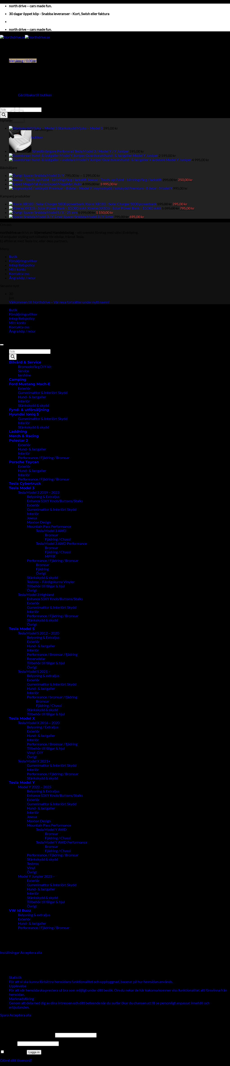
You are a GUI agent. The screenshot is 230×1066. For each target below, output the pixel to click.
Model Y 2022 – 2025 (34, 787)
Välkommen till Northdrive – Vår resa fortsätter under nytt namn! (59, 302)
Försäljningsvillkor (23, 261)
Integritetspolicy (22, 265)
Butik (13, 256)
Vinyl (31, 868)
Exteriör (24, 388)
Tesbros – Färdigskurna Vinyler (51, 582)
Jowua (32, 518)
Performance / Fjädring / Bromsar (43, 457)
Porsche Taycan (24, 462)
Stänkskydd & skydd (33, 405)
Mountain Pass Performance (49, 526)
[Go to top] (2, 344)
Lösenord (8, 1043)
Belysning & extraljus (43, 676)
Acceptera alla (31, 952)
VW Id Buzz (20, 910)
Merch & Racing (24, 436)
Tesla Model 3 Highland (36, 594)
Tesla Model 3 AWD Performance (61, 543)
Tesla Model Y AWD (51, 829)
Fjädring (42, 569)
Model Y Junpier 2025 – (36, 876)
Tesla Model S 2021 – (34, 671)
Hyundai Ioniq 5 (24, 414)
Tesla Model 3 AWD (51, 531)
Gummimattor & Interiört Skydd (42, 392)
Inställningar (10, 952)
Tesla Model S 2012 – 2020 (38, 633)
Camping (17, 379)
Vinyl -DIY (35, 752)
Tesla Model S (22, 629)
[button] (17, 22)
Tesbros (33, 863)
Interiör (24, 401)
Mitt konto (17, 269)
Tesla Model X (22, 718)
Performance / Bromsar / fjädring (52, 654)
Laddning (18, 431)
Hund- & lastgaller (32, 397)
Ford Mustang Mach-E (29, 384)
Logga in (34, 1052)
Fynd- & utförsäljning (29, 410)
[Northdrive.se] (25, 37)
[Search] (4, 115)
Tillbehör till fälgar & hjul (46, 586)
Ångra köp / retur (22, 278)
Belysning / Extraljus (42, 727)
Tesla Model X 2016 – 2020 (39, 723)
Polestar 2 (18, 440)
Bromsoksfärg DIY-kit (34, 366)
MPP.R (50, 556)
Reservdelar (36, 658)
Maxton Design (39, 522)
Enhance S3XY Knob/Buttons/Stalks (55, 501)
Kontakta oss (19, 273)
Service (23, 371)
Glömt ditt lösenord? (16, 1060)
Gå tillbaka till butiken (35, 95)
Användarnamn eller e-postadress (27, 1035)
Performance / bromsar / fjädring (52, 697)
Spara (4, 1015)
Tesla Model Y (22, 782)
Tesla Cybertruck (25, 483)
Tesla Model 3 (21, 488)
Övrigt (41, 573)
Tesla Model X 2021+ (34, 761)
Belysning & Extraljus (43, 496)
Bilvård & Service (25, 362)
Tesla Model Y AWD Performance (61, 842)
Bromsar (51, 535)
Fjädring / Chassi (58, 539)
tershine (24, 375)
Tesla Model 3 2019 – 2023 (38, 492)
